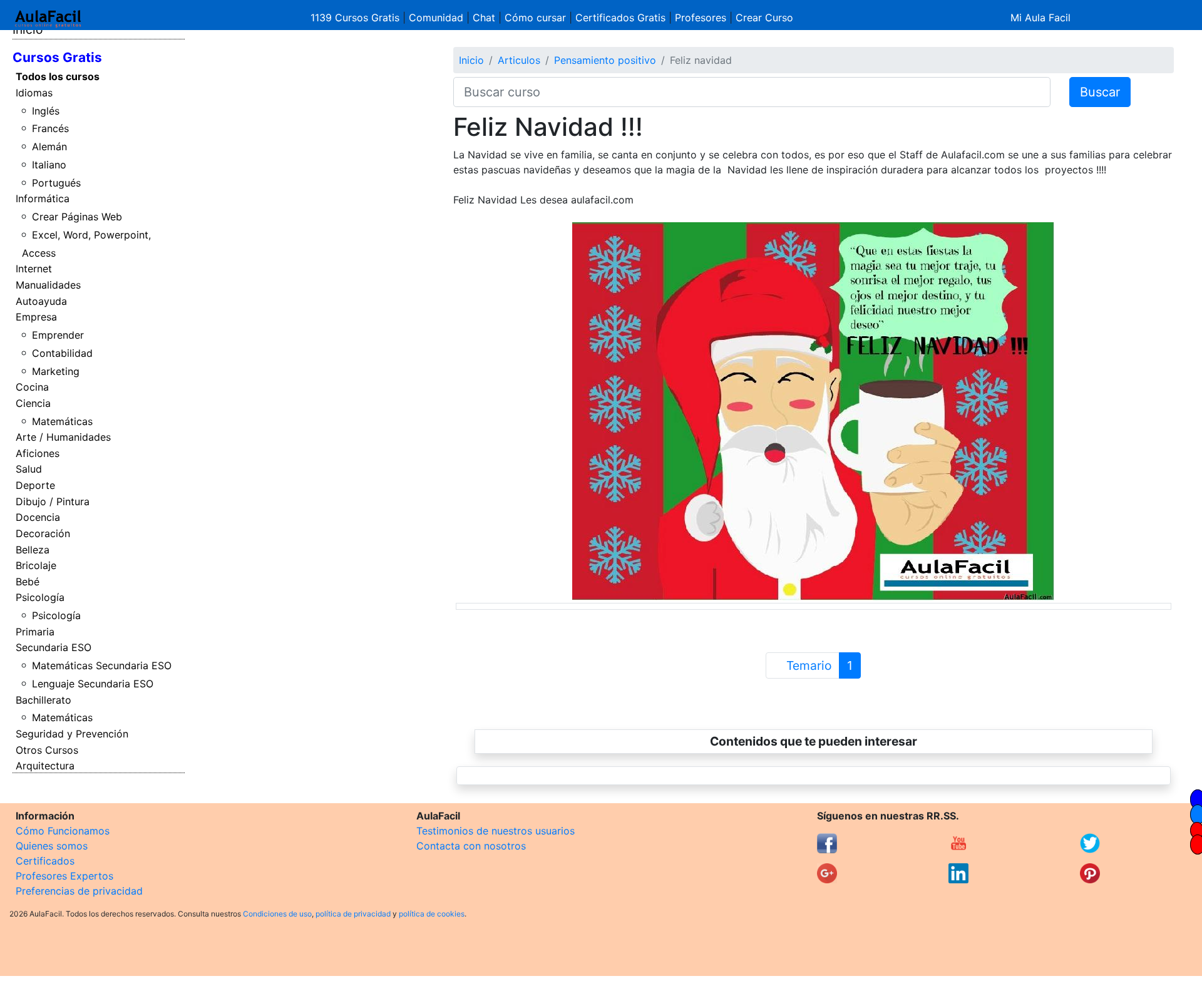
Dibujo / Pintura (53, 501)
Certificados (45, 861)
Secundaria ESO (53, 647)
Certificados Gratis (620, 17)
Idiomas (34, 92)
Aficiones (37, 453)
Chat (484, 17)
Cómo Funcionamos (63, 830)
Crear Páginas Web (77, 216)
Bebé (27, 581)
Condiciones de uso (277, 913)
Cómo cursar (535, 17)
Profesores (700, 17)
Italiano (49, 164)
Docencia (38, 517)
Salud (29, 469)
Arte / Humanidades (63, 437)
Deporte (35, 485)
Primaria (35, 631)
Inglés (45, 111)
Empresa (36, 317)
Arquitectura (45, 765)
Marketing (56, 371)
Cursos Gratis (57, 57)
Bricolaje (36, 565)
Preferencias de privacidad (79, 891)
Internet (34, 268)
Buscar (1100, 92)
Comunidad (436, 17)
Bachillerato (43, 700)
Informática (42, 198)
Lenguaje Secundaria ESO (92, 683)
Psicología (40, 597)
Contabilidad (62, 353)
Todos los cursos (58, 76)
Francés (50, 128)
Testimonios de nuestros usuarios (495, 830)
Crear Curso (764, 17)
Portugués (56, 183)
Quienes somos (52, 846)
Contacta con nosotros (471, 846)
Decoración (43, 533)
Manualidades (48, 285)
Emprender (58, 335)
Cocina (32, 387)
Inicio (471, 60)
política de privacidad (353, 913)
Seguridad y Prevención (72, 733)
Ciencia (33, 403)
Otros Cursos (47, 750)
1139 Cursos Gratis (357, 17)
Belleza (32, 549)
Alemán (49, 146)
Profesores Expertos (64, 876)
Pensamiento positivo (605, 60)
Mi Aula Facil (1040, 17)
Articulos (519, 60)
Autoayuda (41, 301)
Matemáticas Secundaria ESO (102, 665)
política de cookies (432, 913)
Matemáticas (62, 421)
